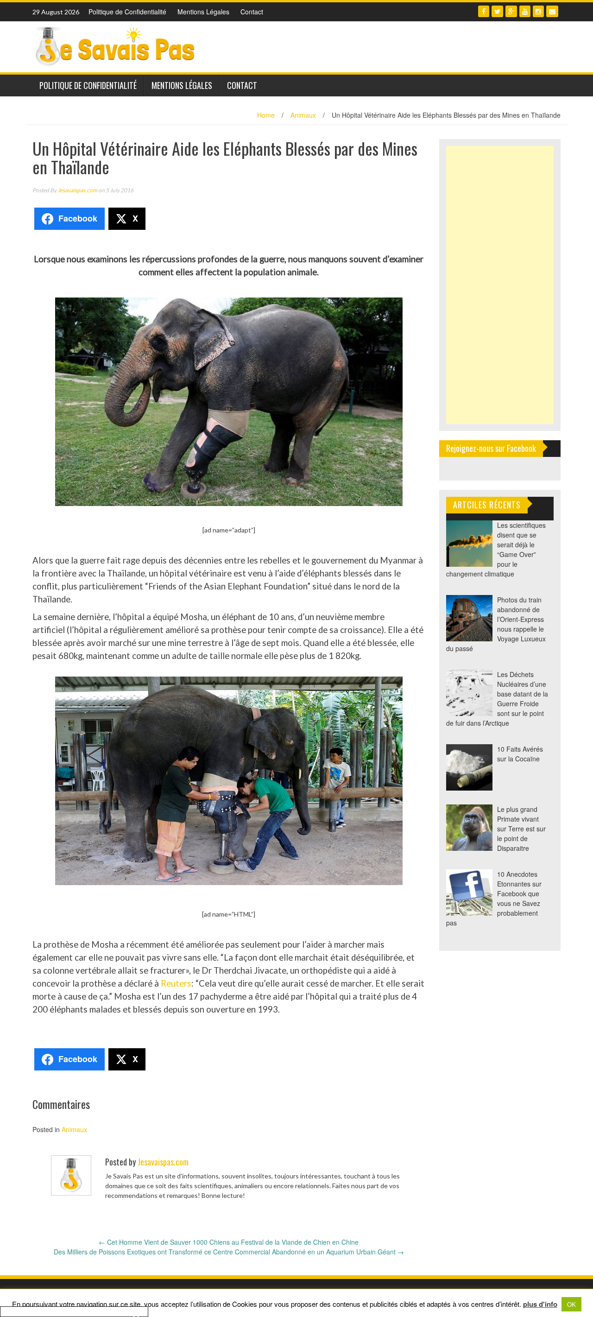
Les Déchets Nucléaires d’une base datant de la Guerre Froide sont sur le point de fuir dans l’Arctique (497, 699)
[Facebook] (483, 11)
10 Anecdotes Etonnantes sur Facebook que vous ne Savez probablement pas (494, 898)
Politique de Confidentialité (127, 11)
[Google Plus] (511, 11)
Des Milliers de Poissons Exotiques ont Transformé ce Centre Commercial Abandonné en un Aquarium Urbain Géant (229, 1251)
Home (266, 115)
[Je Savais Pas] (115, 46)
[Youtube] (524, 11)
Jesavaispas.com (77, 190)
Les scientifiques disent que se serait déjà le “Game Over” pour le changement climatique (496, 549)
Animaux (303, 115)
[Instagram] (538, 11)
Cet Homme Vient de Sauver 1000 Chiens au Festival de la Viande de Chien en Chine (229, 1242)
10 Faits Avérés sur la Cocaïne (520, 753)
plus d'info (540, 1304)
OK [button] (571, 1304)
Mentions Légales (203, 11)
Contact (251, 11)
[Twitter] (497, 11)
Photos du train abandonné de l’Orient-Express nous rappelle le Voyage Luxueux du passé (496, 624)
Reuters (176, 983)
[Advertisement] (500, 285)
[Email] (552, 11)
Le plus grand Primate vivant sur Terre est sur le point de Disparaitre (521, 828)
